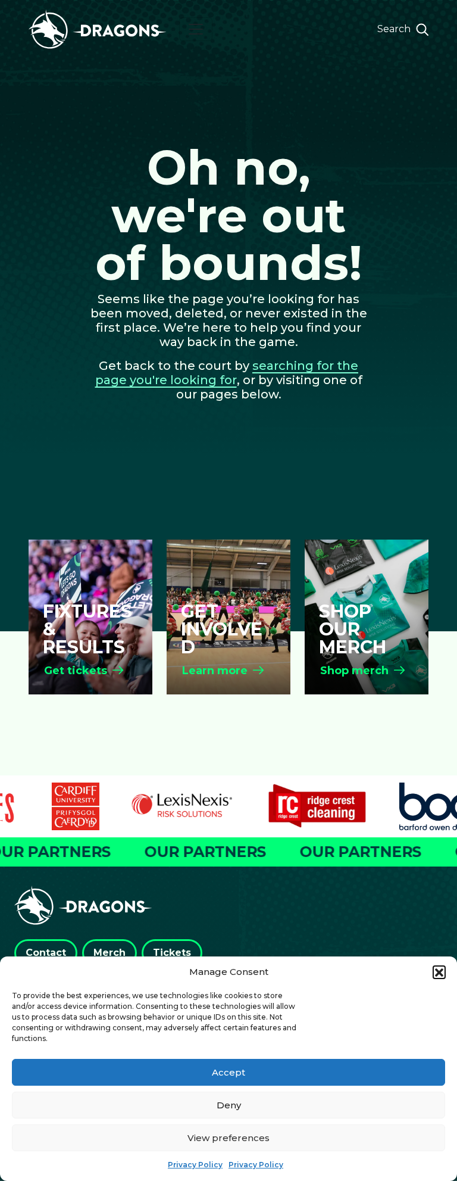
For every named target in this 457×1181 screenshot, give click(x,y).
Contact (46, 952)
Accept (228, 1072)
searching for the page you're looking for (227, 373)
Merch (109, 952)
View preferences (228, 1137)
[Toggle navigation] (195, 29)
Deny (229, 1105)
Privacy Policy (195, 1164)
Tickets (172, 952)
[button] (439, 972)
